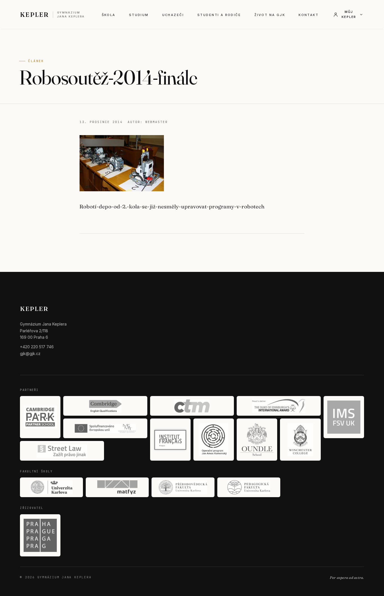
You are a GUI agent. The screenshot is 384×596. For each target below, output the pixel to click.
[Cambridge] (105, 406)
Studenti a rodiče (219, 15)
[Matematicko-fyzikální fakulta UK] (117, 487)
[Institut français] (170, 439)
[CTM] (192, 406)
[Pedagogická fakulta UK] (248, 487)
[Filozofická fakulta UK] (51, 487)
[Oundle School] (257, 439)
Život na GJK (269, 15)
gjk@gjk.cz (30, 353)
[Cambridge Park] (40, 417)
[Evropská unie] (105, 428)
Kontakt (309, 15)
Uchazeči (173, 15)
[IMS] (344, 417)
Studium (139, 15)
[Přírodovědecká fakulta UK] (183, 487)
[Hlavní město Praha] (40, 535)
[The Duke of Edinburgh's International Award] (278, 406)
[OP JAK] (213, 439)
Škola (109, 15)
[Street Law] (62, 451)
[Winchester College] (300, 439)
